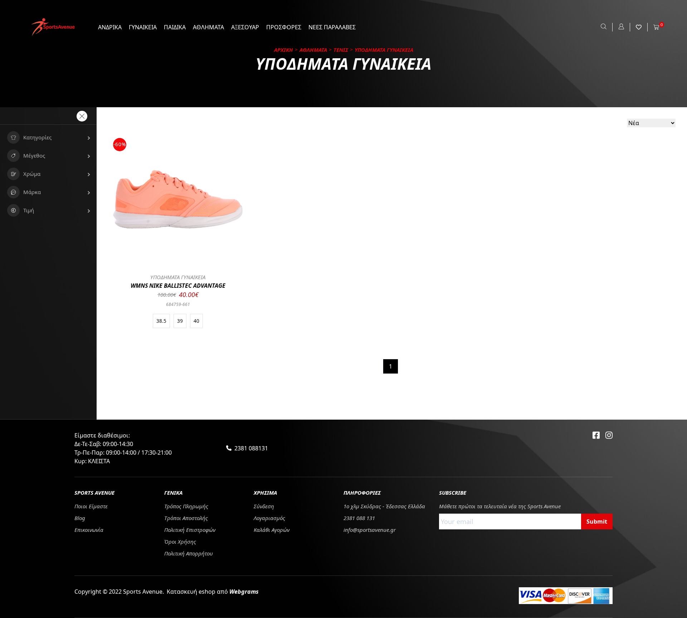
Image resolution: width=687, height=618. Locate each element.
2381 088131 (251, 448)
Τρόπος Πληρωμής (186, 506)
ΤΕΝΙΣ (340, 49)
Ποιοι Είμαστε (91, 506)
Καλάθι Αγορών (271, 529)
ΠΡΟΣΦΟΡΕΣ (283, 27)
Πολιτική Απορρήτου (188, 553)
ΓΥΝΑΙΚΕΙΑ (143, 27)
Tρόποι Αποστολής (186, 517)
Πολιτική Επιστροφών (189, 529)
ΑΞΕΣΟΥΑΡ (245, 27)
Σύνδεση (264, 506)
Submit (596, 521)
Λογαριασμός (269, 517)
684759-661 (178, 304)
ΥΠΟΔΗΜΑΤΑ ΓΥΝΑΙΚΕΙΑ (177, 277)
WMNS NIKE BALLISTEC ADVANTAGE (178, 286)
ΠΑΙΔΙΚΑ (175, 27)
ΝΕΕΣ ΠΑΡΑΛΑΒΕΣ (332, 27)
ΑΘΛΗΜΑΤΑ (208, 27)
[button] (48, 137)
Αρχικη (283, 49)
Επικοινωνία (88, 529)
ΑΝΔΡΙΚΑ (110, 27)
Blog (79, 517)
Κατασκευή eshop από (213, 591)
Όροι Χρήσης (180, 541)
